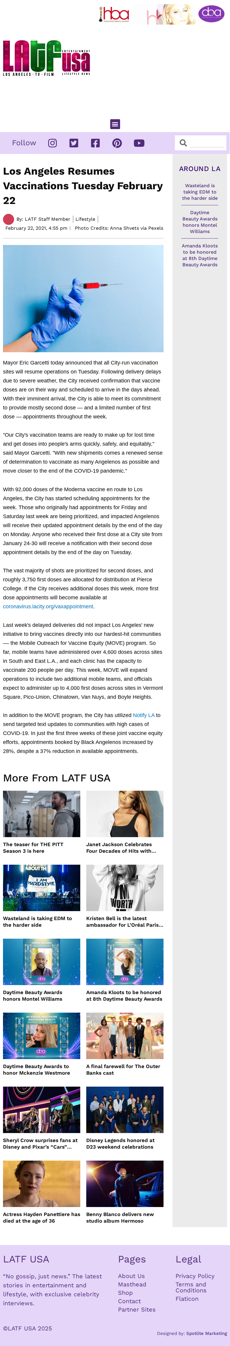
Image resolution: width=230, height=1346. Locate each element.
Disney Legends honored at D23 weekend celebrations (120, 1143)
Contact (129, 1301)
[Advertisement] (163, 69)
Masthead (132, 1284)
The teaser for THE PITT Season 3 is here (33, 847)
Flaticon (187, 1298)
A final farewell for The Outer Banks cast (123, 1069)
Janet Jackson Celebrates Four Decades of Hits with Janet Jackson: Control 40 (119, 847)
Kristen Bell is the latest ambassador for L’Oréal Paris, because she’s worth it (123, 921)
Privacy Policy (194, 1276)
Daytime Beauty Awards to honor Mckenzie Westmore (36, 1069)
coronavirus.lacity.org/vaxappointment (48, 607)
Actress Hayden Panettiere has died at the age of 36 (41, 1217)
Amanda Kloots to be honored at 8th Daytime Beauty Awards (124, 995)
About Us (131, 1276)
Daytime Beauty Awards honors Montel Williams (32, 995)
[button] (115, 124)
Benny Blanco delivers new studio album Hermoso (120, 1217)
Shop (125, 1292)
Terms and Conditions (191, 1287)
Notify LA (144, 715)
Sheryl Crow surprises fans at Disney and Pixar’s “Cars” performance (40, 1143)
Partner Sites (137, 1309)
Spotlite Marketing (206, 1333)
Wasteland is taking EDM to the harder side (37, 921)
